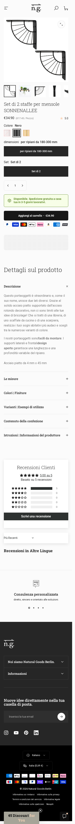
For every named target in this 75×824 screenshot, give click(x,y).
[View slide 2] (34, 608)
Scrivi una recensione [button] (36, 516)
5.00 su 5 (46, 475)
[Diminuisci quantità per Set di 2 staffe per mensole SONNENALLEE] (8, 185)
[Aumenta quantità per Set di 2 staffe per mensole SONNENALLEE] (22, 185)
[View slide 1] (29, 608)
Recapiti (49, 804)
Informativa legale (52, 799)
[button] (19, 488)
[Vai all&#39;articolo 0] (10, 91)
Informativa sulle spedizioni (31, 804)
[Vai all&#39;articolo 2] (25, 91)
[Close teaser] (40, 810)
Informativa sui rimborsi (24, 794)
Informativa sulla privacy (48, 794)
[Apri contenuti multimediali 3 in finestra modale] (61, 24)
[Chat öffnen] (64, 816)
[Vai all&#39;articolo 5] (40, 91)
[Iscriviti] (61, 717)
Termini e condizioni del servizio (27, 799)
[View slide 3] (38, 608)
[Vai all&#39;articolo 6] (55, 91)
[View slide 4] (43, 608)
